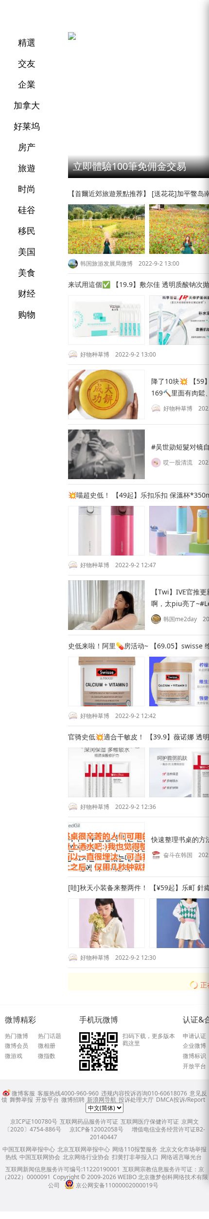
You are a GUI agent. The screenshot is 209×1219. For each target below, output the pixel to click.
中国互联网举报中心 (28, 1149)
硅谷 (26, 209)
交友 (26, 63)
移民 (26, 230)
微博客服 (23, 1093)
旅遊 (26, 168)
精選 (26, 42)
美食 (26, 272)
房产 (26, 147)
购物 (26, 314)
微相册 (46, 1046)
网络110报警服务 (134, 1149)
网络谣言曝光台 (181, 1157)
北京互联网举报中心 (83, 1149)
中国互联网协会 (39, 1157)
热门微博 (16, 1036)
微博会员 (16, 1046)
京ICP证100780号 (33, 1121)
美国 (26, 251)
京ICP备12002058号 (96, 1129)
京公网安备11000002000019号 (117, 1185)
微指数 (46, 1056)
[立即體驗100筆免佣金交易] (72, 38)
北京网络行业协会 (86, 1157)
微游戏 (13, 1056)
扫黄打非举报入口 (135, 1157)
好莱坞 (27, 126)
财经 (26, 293)
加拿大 (27, 105)
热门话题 (49, 1036)
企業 (26, 84)
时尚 (26, 189)
